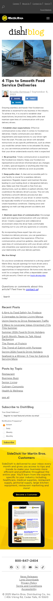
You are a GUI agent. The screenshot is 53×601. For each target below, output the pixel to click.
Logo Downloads (29, 579)
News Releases (29, 576)
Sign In (47, 4)
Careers (16, 4)
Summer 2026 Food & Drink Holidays (23, 332)
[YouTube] (30, 567)
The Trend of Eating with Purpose (22, 347)
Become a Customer (26, 494)
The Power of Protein (14, 343)
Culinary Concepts (13, 386)
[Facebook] (11, 567)
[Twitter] (17, 567)
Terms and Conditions (29, 585)
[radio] (26, 424)
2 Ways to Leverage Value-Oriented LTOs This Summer (26, 326)
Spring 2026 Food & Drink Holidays (22, 351)
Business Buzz (10, 378)
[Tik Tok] (43, 567)
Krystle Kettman (20, 91)
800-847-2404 (26, 561)
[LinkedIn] (36, 567)
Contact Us (37, 4)
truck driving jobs (38, 275)
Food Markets (45, 10)
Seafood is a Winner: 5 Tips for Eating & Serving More (25, 357)
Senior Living (9, 382)
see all (5, 397)
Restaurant (8, 373)
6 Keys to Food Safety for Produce (22, 312)
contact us (32, 289)
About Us (26, 4)
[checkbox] (26, 430)
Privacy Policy (29, 582)
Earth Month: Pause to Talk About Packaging (21, 338)
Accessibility (28, 589)
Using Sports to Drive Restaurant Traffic (25, 320)
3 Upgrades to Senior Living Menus (22, 316)
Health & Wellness (12, 390)
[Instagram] (24, 567)
